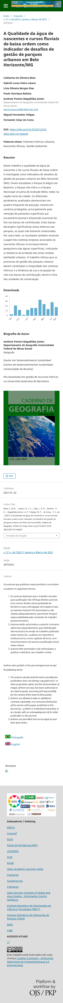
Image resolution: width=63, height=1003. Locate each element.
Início (6, 15)
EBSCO (11, 827)
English (15, 744)
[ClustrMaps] (6, 771)
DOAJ (10, 839)
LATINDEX (13, 851)
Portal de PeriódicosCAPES (22, 845)
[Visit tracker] (8, 942)
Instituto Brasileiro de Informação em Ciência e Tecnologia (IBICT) (29, 907)
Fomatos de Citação (16, 535)
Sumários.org (15, 881)
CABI (10, 930)
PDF (10, 475)
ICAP (9, 857)
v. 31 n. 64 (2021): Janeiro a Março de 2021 (25, 19)
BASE (10, 924)
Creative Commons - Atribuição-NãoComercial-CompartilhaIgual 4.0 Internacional (30, 962)
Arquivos (18, 15)
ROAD (10, 863)
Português (16, 737)
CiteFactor (13, 875)
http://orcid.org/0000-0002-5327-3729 (21, 109)
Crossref (12, 833)
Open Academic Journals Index (25, 869)
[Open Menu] (5, 5)
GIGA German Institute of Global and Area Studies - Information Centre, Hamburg (28, 896)
